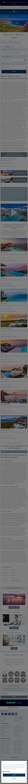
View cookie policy (6, 771)
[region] (14, 772)
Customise (14, 778)
